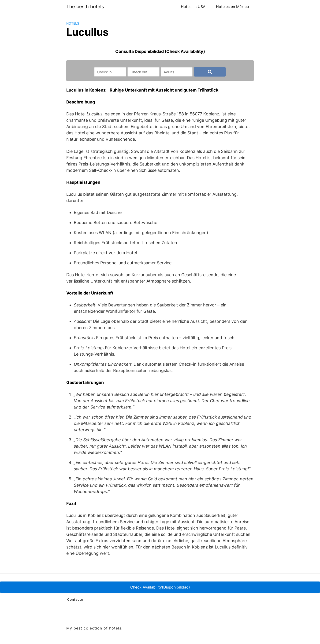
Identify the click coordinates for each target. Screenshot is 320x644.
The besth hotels (85, 6)
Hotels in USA (193, 6)
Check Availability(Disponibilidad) (160, 587)
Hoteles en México (232, 6)
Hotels (72, 23)
